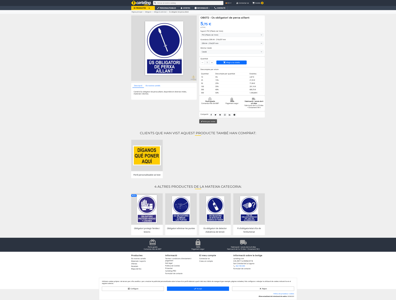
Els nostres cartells (153, 85)
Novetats (134, 266)
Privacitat (169, 268)
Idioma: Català (206, 48)
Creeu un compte (206, 261)
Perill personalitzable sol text (146, 174)
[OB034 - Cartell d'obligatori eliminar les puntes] (181, 209)
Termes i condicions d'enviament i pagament (178, 259)
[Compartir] (211, 115)
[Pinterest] (220, 115)
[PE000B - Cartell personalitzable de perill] (147, 155)
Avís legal (168, 263)
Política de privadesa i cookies (283, 294)
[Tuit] (215, 115)
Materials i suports (138, 261)
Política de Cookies (172, 266)
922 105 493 (240, 266)
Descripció (138, 85)
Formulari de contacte (173, 273)
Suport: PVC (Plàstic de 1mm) (211, 31)
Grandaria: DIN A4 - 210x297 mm (213, 39)
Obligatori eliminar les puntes (181, 228)
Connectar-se (204, 258)
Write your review (209, 121)
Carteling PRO (170, 271)
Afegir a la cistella (231, 62)
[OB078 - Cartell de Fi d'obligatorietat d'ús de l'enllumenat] (249, 209)
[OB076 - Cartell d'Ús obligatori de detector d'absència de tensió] (215, 209)
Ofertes (134, 264)
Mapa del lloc (136, 269)
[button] (242, 3)
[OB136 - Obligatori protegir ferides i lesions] (147, 209)
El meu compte (207, 255)
